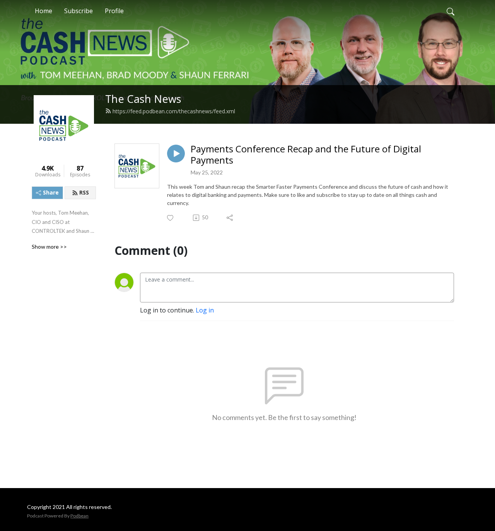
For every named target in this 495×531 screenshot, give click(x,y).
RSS (84, 192)
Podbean (79, 516)
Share (51, 192)
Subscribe (78, 11)
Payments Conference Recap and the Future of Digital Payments (306, 154)
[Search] (450, 11)
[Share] (230, 218)
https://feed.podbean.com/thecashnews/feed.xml (174, 111)
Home (43, 11)
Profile (114, 11)
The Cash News (143, 99)
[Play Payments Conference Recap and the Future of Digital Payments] (176, 153)
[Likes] (170, 218)
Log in (205, 310)
